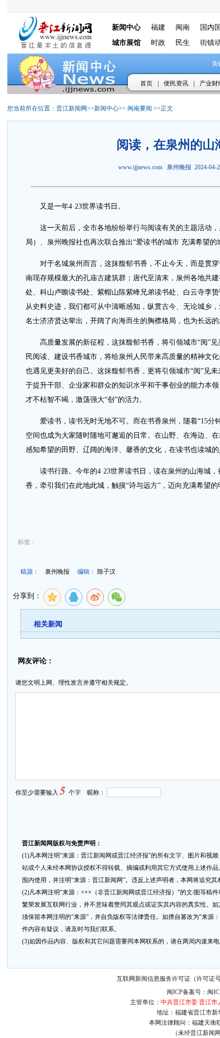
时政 (158, 43)
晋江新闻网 (71, 108)
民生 (182, 43)
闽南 (182, 27)
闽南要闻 (139, 108)
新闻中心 (106, 108)
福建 (158, 27)
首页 (146, 83)
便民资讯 (176, 83)
